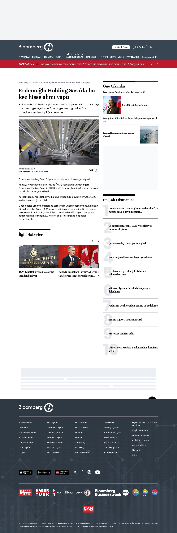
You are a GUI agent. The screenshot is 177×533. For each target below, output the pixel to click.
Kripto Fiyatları (25, 447)
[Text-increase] (91, 170)
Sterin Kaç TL (81, 442)
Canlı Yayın (24, 427)
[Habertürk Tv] (42, 492)
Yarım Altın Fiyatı (55, 442)
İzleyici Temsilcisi (140, 430)
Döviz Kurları (81, 422)
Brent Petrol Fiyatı (112, 432)
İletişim (135, 455)
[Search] (151, 47)
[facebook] (82, 472)
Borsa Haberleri (26, 437)
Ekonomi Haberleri (27, 432)
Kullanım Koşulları (140, 435)
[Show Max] (155, 492)
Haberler (36, 82)
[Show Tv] (135, 492)
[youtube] (97, 472)
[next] (158, 64)
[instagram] (89, 472)
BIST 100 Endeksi (111, 442)
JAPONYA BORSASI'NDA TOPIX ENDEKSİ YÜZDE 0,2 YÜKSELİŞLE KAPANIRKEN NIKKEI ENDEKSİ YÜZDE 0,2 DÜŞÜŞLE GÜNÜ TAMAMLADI (93, 64)
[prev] (151, 64)
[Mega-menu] (156, 47)
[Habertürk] (25, 492)
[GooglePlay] (44, 472)
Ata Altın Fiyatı (54, 447)
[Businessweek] (112, 492)
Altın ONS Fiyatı (54, 452)
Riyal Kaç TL (80, 447)
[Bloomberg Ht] (78, 492)
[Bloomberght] (36, 47)
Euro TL (78, 437)
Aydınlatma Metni (140, 440)
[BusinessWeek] (149, 57)
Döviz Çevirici (81, 427)
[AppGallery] (62, 472)
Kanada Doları (82, 452)
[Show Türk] (145, 492)
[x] (75, 472)
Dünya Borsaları (26, 442)
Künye (22, 452)
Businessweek (25, 422)
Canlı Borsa (109, 422)
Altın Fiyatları (53, 422)
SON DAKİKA (26, 64)
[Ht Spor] (57, 492)
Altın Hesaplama (111, 447)
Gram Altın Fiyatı (55, 427)
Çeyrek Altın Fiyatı (55, 432)
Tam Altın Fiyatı (54, 437)
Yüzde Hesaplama (112, 452)
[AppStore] (25, 472)
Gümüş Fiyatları (111, 427)
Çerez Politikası (139, 445)
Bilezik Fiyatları (110, 437)
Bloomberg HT (25, 82)
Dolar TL (79, 432)
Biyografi (136, 450)
